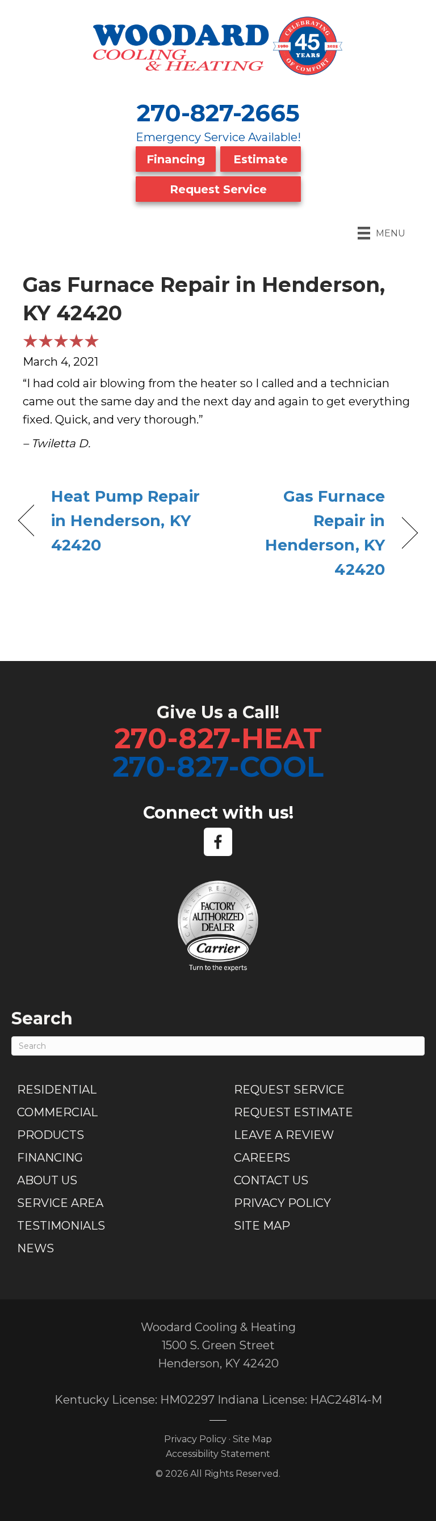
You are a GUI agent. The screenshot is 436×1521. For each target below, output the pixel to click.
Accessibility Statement (218, 1453)
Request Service (218, 189)
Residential (57, 1089)
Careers (262, 1157)
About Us (47, 1180)
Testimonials (61, 1225)
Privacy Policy (282, 1203)
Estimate (260, 159)
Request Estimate (293, 1112)
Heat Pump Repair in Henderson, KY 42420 (125, 520)
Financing (175, 159)
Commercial (57, 1112)
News (35, 1248)
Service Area (60, 1203)
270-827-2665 (218, 113)
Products (50, 1135)
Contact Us (271, 1180)
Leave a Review (284, 1135)
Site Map (262, 1225)
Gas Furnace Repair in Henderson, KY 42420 (307, 533)
